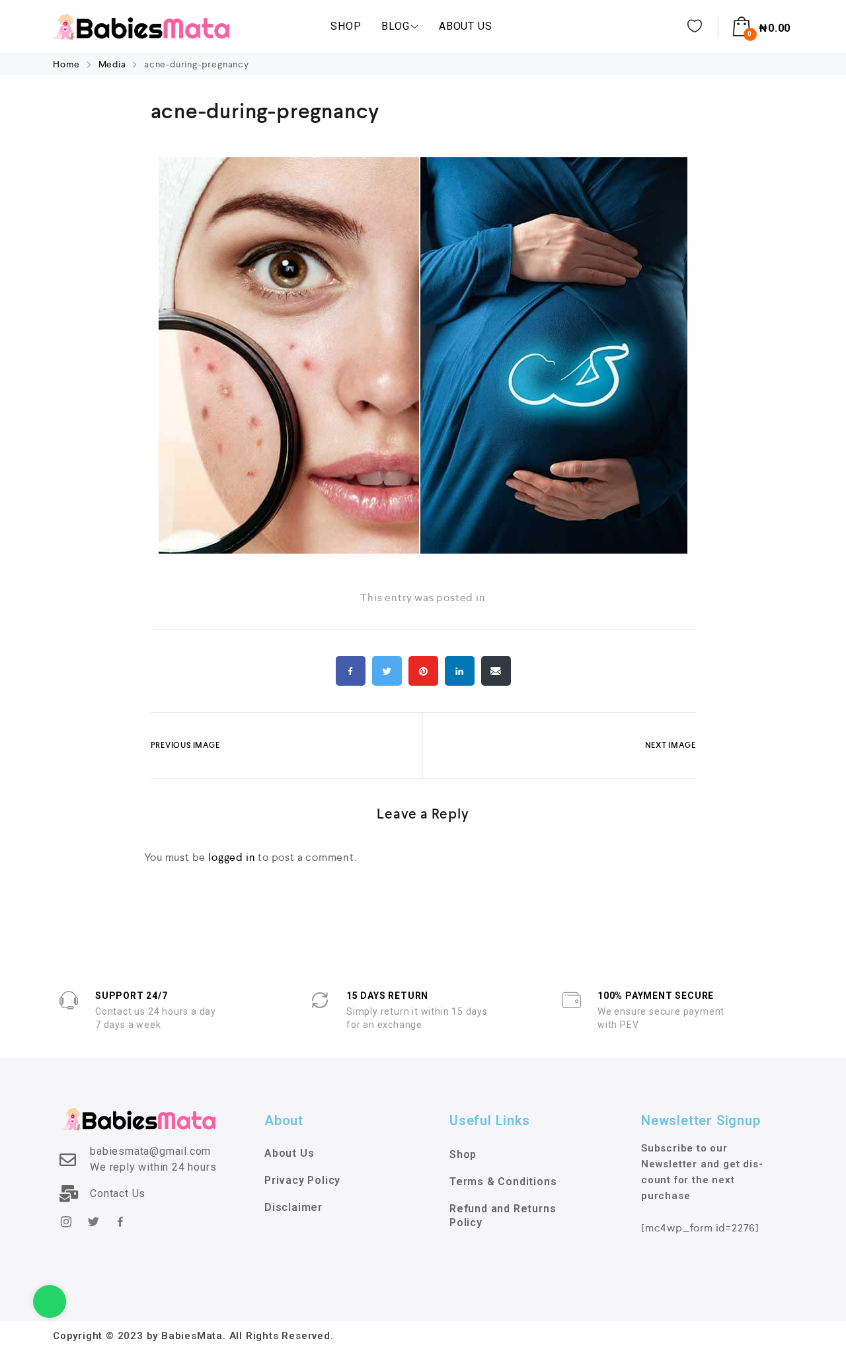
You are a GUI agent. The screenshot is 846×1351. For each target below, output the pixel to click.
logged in (231, 857)
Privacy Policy (302, 1180)
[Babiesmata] (141, 26)
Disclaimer (293, 1207)
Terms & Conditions (503, 1181)
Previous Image (185, 745)
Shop (345, 26)
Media (112, 64)
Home (68, 64)
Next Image (670, 745)
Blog (395, 26)
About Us (465, 26)
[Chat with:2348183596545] (49, 1301)
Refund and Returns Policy (502, 1215)
